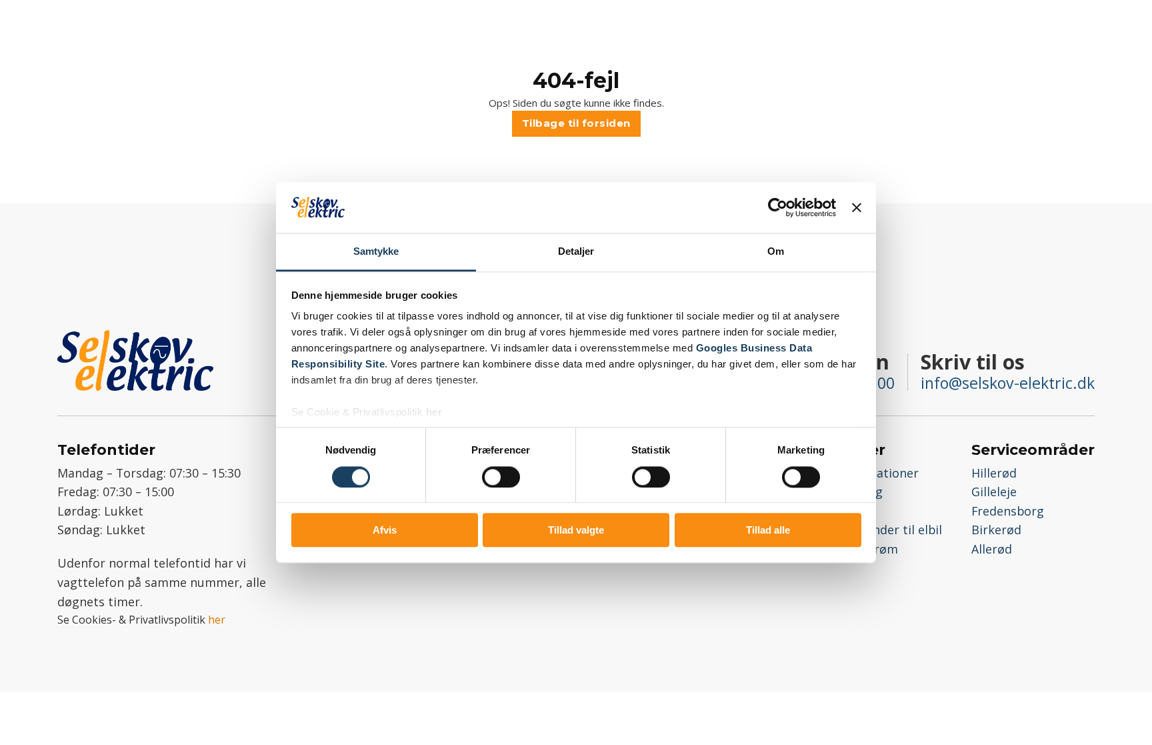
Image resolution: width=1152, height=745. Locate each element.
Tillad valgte (576, 530)
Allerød (991, 549)
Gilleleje (994, 492)
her (434, 412)
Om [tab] (775, 251)
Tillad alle (768, 530)
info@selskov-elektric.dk (1008, 383)
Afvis (385, 530)
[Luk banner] (856, 207)
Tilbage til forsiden (576, 123)
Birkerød (996, 530)
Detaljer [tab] (576, 251)
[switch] (501, 477)
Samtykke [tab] (376, 251)
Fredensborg (1007, 511)
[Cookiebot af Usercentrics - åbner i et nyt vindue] (777, 207)
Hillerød (994, 473)
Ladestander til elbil (884, 530)
